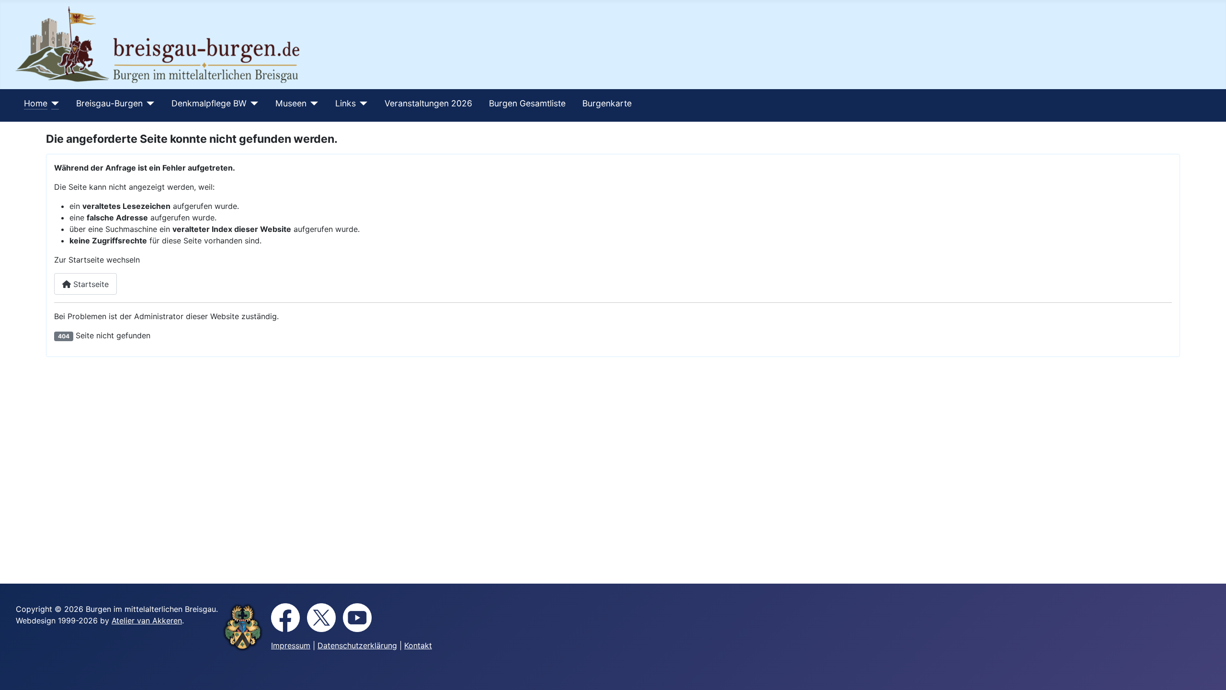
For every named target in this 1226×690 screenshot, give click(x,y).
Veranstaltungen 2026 (428, 103)
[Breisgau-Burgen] (149, 103)
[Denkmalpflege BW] (253, 103)
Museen (290, 103)
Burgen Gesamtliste (527, 103)
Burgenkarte (607, 103)
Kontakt (418, 645)
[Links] (362, 103)
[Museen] (312, 103)
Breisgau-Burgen (109, 103)
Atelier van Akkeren (147, 620)
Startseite (90, 284)
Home (35, 103)
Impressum (290, 645)
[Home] (53, 103)
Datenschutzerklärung (357, 645)
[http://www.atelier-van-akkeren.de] (243, 627)
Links (345, 103)
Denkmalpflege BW (209, 103)
